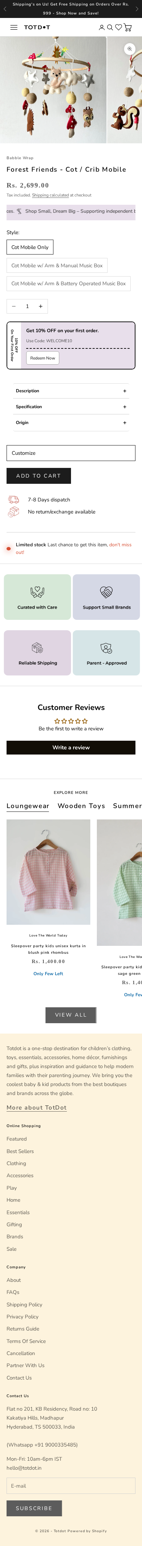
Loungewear (28, 805)
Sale (12, 1249)
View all (71, 1014)
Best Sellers (20, 1151)
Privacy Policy (23, 1316)
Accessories (20, 1175)
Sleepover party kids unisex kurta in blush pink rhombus (48, 949)
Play (12, 1187)
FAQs (13, 1292)
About (14, 1280)
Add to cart (38, 475)
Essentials (18, 1212)
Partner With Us (25, 1365)
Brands (15, 1236)
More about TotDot (37, 1108)
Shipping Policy (24, 1304)
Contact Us (19, 1377)
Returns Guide (23, 1328)
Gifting (14, 1224)
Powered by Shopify (87, 1531)
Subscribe (34, 1508)
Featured (17, 1138)
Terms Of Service (26, 1341)
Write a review (71, 747)
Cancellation (21, 1353)
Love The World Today (48, 935)
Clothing (16, 1163)
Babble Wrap (20, 158)
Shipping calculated (50, 195)
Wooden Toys (81, 805)
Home (13, 1200)
